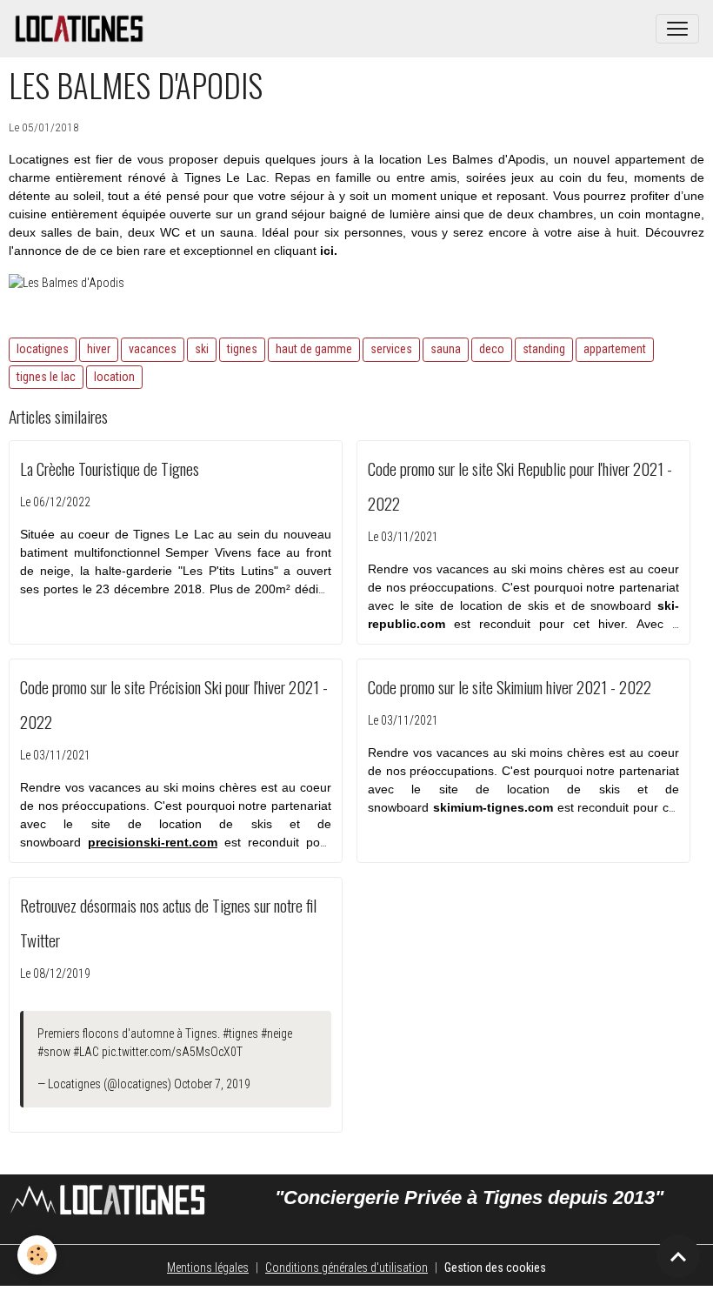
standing (544, 349)
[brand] (82, 28)
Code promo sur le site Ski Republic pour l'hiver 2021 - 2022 (520, 486)
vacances (153, 349)
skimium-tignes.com (493, 807)
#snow (53, 1052)
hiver (98, 349)
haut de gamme (314, 349)
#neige (276, 1033)
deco (491, 349)
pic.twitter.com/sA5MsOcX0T (172, 1052)
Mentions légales (208, 1267)
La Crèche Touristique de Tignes (109, 468)
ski (202, 349)
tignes (242, 349)
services (391, 349)
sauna (445, 349)
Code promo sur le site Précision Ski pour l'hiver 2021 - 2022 (174, 704)
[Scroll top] (678, 1256)
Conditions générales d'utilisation (346, 1267)
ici (327, 251)
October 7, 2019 (212, 1084)
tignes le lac (46, 377)
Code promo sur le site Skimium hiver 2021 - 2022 (509, 686)
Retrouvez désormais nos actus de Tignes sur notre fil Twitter (168, 923)
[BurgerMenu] (677, 28)
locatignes (43, 349)
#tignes (240, 1033)
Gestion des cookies (495, 1267)
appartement (614, 349)
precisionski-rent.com (152, 842)
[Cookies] (37, 1254)
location (114, 377)
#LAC (86, 1052)
